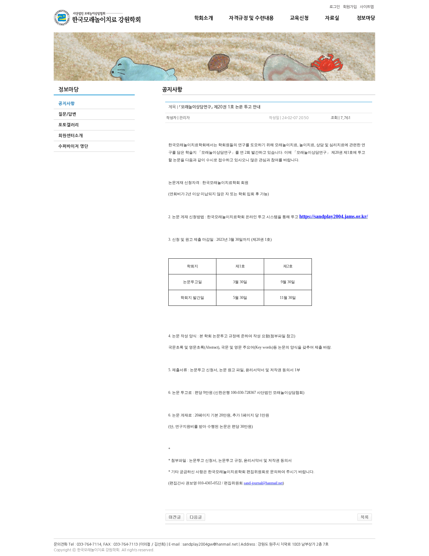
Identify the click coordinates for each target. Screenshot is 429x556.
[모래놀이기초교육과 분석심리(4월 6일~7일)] (174, 517)
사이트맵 (367, 7)
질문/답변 (67, 114)
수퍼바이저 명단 (73, 146)
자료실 (332, 18)
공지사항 (66, 104)
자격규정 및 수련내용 (251, 18)
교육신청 (299, 18)
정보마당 (365, 18)
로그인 (334, 7)
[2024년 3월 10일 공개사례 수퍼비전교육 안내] (195, 517)
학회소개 (203, 18)
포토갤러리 (68, 125)
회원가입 (350, 7)
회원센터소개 (70, 136)
